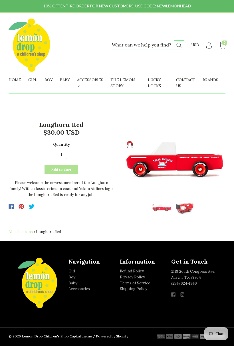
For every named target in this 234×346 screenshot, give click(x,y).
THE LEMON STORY (122, 83)
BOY (49, 80)
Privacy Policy (132, 277)
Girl (71, 271)
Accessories (79, 288)
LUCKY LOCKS (154, 83)
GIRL (32, 80)
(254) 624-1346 (184, 283)
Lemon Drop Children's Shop (45, 336)
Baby (72, 283)
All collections (21, 231)
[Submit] (179, 45)
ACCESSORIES (90, 80)
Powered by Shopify (112, 336)
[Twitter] (32, 206)
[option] (172, 158)
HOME (15, 80)
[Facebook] (11, 206)
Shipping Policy (133, 288)
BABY (65, 80)
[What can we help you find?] (148, 45)
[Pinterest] (21, 206)
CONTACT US (185, 83)
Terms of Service (135, 283)
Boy (71, 277)
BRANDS (210, 80)
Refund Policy (132, 271)
